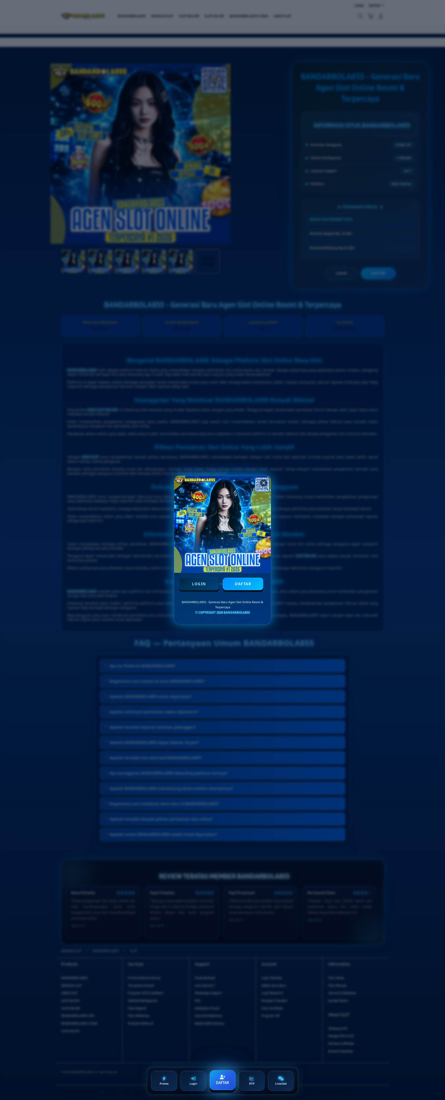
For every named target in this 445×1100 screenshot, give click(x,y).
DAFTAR (243, 583)
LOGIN (199, 583)
